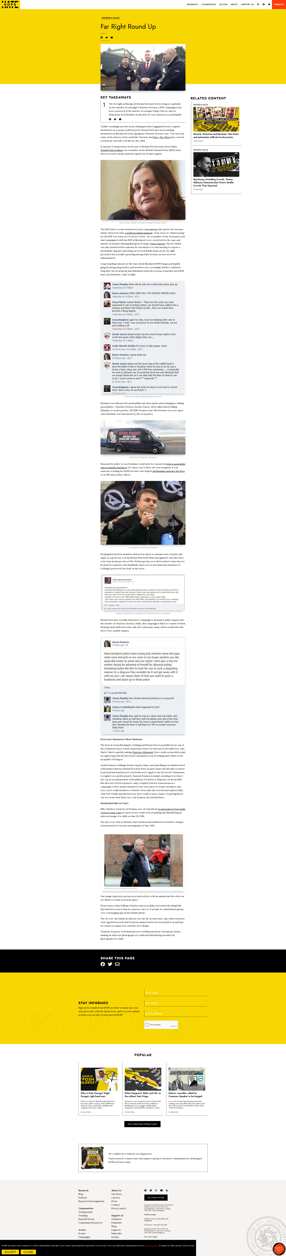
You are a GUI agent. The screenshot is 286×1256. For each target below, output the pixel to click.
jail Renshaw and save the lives (168, 471)
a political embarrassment (138, 232)
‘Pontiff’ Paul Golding (112, 150)
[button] (192, 4)
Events (81, 1233)
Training (82, 1215)
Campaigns (84, 1237)
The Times (164, 137)
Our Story (116, 1194)
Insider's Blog (111, 18)
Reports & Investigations (91, 1201)
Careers (115, 1197)
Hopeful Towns (86, 1219)
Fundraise (116, 1222)
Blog (80, 1194)
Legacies (116, 1229)
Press (114, 1201)
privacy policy (151, 1245)
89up (155, 1237)
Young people (85, 1211)
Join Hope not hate (156, 1197)
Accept (10, 1252)
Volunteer (116, 1219)
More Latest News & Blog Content (142, 1124)
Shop (114, 1226)
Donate (279, 4)
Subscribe (116, 1233)
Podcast (82, 1197)
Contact (115, 1204)
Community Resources (90, 1222)
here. (156, 137)
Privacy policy (118, 1208)
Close (28, 1252)
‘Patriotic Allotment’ (143, 752)
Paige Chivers (158, 243)
